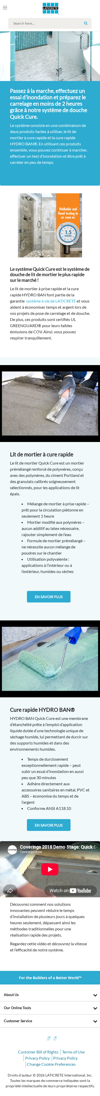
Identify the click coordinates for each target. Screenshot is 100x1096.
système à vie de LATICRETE (51, 300)
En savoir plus (49, 597)
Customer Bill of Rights (38, 1051)
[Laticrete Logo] (43, 8)
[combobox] (51, 23)
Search (85, 23)
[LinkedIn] (48, 1039)
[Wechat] (54, 1039)
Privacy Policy (37, 1057)
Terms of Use (73, 1051)
